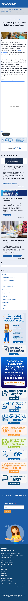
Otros (3, 308)
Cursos (3, 571)
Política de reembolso (7, 587)
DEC (3, 283)
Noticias (4, 305)
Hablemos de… (5, 580)
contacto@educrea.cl (7, 557)
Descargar (6, 134)
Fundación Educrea (6, 564)
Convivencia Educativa (7, 255)
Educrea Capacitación (7, 562)
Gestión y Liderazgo (7, 183)
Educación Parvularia (8, 287)
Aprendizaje (5, 274)
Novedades (14, 183)
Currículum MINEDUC (8, 280)
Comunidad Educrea (7, 578)
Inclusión (4, 296)
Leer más (21, 186)
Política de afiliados (21, 587)
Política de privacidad (20, 583)
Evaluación (5, 290)
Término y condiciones (7, 583)
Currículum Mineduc (7, 582)
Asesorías (4, 569)
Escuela (3, 573)
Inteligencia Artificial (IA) (9, 299)
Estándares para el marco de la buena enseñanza (12, 131)
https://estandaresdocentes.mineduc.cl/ (12, 81)
